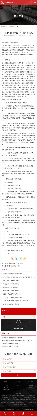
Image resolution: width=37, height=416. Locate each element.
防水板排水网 (6, 389)
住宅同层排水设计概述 (13, 266)
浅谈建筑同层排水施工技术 (15, 263)
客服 (23, 414)
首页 (7, 26)
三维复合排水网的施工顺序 (10, 280)
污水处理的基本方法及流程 (10, 290)
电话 (14, 414)
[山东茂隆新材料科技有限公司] (7, 2)
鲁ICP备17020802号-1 (29, 409)
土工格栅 (6, 387)
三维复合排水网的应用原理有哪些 (12, 297)
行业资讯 (12, 26)
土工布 (6, 385)
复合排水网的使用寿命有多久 (11, 294)
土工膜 (6, 384)
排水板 (29, 74)
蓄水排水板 (5, 63)
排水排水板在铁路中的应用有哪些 (12, 274)
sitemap (31, 387)
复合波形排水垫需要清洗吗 (10, 304)
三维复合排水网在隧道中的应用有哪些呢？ (15, 300)
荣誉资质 (18, 385)
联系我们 (18, 384)
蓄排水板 (31, 69)
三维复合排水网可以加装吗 (10, 284)
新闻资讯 (31, 385)
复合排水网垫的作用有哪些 (10, 287)
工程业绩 (31, 384)
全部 (4, 317)
